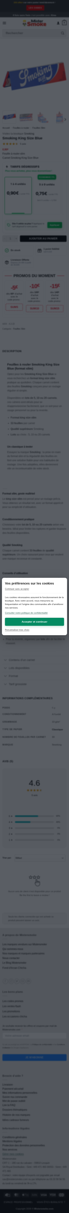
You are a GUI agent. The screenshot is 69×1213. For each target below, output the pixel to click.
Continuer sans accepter (17, 589)
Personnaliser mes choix (17, 630)
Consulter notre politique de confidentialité (26, 613)
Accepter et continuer (34, 621)
